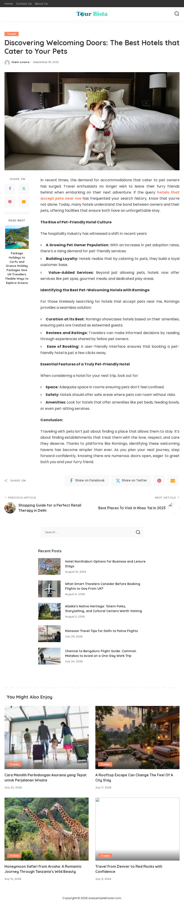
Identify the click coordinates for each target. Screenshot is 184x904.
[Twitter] (23, 188)
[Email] (23, 201)
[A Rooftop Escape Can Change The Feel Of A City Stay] (137, 737)
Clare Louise (20, 62)
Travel (11, 33)
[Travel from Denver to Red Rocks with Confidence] (137, 829)
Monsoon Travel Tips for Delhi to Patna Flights (101, 631)
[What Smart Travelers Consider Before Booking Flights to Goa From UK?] (49, 588)
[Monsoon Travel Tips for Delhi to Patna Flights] (49, 633)
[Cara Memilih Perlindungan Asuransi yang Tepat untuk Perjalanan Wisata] (46, 737)
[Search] (177, 14)
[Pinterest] (9, 201)
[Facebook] (9, 188)
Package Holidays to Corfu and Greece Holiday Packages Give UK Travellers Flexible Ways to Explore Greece (16, 268)
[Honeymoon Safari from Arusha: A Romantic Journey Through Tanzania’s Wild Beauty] (46, 829)
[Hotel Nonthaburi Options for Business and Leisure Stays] (49, 566)
